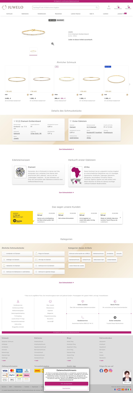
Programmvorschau (50, 316)
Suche (97, 7)
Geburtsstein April (99, 260)
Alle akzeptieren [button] (66, 384)
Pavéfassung (108, 132)
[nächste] (129, 84)
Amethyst (102, 344)
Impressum (35, 387)
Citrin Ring (70, 350)
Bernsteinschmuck (39, 350)
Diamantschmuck (74, 260)
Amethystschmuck (39, 344)
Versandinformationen (18, 321)
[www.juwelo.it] (129, 389)
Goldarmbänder (111, 260)
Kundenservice (18, 305)
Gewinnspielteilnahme (18, 313)
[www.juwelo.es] (122, 389)
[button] (108, 7)
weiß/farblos (74, 138)
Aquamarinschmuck (40, 347)
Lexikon (105, 14)
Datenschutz (18, 387)
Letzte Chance (75, 14)
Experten (50, 311)
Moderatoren (50, 308)
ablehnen (71, 377)
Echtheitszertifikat (18, 308)
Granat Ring (70, 355)
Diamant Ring (71, 352)
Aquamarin (103, 347)
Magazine (50, 313)
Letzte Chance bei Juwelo (76, 266)
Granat (102, 355)
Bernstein (102, 350)
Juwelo (16, 138)
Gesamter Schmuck (7, 341)
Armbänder (110, 254)
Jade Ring (70, 358)
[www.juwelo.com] (126, 389)
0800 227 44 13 (88, 323)
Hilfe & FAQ (18, 324)
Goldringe (5, 358)
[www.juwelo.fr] (116, 389)
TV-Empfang (18, 316)
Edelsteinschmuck (98, 254)
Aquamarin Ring (71, 347)
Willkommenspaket (18, 311)
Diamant (73, 127)
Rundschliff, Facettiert (94, 132)
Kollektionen (42, 14)
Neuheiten (58, 14)
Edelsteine (25, 14)
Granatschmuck (39, 358)
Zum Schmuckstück (65, 149)
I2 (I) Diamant (91, 127)
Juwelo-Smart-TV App (17, 319)
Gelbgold (17, 133)
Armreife (119, 254)
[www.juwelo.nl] (119, 389)
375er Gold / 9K (36, 133)
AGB (10, 387)
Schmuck (9, 14)
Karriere (4, 387)
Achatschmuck (38, 341)
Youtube (106, 371)
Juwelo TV (121, 14)
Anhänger (4, 344)
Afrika (89, 138)
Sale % (92, 14)
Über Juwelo (50, 305)
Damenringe (5, 352)
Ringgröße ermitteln (18, 327)
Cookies (26, 387)
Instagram (110, 371)
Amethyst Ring (71, 344)
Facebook (101, 371)
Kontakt (43, 387)
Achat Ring (70, 341)
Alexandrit (102, 341)
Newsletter (50, 319)
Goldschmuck (86, 260)
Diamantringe (6, 355)
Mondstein (103, 358)
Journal (49, 321)
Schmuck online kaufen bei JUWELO (79, 254)
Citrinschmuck (38, 352)
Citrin (101, 352)
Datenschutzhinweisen (66, 380)
